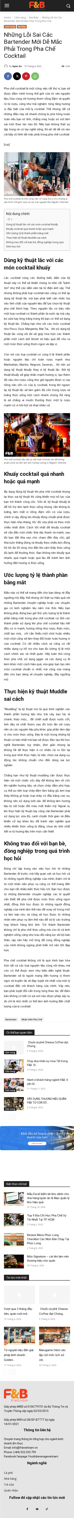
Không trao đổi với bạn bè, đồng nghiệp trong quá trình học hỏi (35, 244)
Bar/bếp (33, 17)
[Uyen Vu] (6, 66)
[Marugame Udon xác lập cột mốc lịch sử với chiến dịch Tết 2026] (54, 1336)
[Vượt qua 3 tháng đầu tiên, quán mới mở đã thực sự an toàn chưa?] (19, 1295)
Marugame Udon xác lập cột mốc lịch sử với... (52, 1355)
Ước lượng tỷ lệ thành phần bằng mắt (27, 233)
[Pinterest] (26, 76)
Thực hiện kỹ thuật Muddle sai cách (26, 237)
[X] (17, 76)
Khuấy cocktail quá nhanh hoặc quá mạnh (29, 228)
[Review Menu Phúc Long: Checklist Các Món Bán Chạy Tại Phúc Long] (14, 1240)
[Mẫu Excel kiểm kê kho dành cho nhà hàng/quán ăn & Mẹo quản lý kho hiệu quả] (14, 1199)
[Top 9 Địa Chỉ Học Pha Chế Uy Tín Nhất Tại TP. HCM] (14, 1220)
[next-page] (12, 1117)
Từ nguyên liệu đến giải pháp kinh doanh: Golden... (19, 1355)
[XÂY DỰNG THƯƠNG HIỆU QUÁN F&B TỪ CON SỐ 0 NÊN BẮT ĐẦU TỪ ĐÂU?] (14, 1104)
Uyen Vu (17, 66)
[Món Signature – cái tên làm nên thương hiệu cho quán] (14, 1261)
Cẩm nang (20, 17)
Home (7, 17)
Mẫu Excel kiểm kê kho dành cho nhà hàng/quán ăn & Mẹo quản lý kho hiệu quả (48, 1198)
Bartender (11, 1019)
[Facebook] (8, 76)
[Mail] (37, 1509)
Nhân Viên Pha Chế (32, 1019)
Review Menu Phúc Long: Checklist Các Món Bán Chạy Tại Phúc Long (48, 1239)
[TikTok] (47, 1509)
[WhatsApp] (35, 76)
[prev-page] (6, 1117)
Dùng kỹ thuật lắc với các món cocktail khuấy (32, 224)
